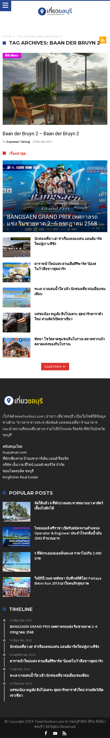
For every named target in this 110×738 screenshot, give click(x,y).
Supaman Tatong (18, 141)
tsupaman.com (15, 452)
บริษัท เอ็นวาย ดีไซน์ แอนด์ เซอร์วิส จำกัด (33, 464)
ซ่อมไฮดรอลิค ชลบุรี (18, 471)
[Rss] (64, 733)
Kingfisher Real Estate (20, 477)
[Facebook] (45, 733)
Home (7, 36)
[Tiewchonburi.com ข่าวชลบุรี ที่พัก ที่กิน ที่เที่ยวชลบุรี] (55, 6)
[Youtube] (55, 733)
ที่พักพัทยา (12, 55)
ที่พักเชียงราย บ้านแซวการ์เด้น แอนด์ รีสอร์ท (36, 458)
